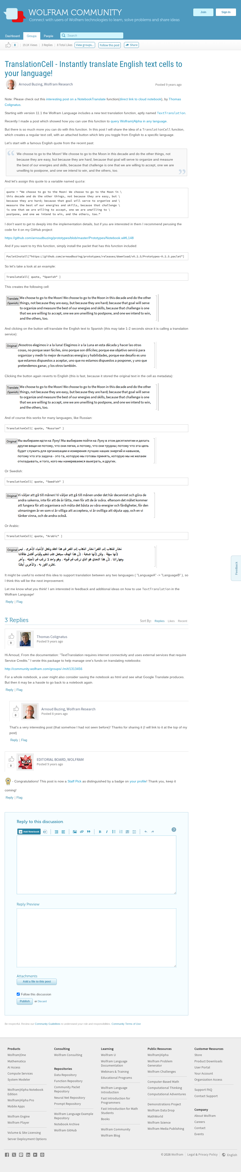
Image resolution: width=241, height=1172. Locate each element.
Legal (191, 1154)
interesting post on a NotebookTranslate (76, 99)
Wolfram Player (18, 1122)
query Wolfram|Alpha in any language (139, 121)
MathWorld (155, 1116)
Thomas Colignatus (52, 636)
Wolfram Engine (19, 1116)
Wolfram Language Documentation (114, 1063)
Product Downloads (208, 1061)
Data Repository (65, 1075)
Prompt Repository (67, 1104)
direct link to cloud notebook (140, 99)
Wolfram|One (17, 1055)
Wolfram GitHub (65, 1130)
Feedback (236, 568)
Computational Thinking (165, 1088)
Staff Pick (74, 781)
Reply (9, 601)
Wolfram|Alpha (158, 1055)
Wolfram (177, 1154)
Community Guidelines (47, 1023)
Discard (42, 1001)
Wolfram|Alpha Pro (21, 1100)
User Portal (202, 1067)
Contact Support (206, 1096)
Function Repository (68, 1081)
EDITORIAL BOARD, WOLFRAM (60, 759)
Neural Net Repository (69, 1097)
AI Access (14, 1067)
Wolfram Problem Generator (160, 1063)
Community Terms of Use (126, 1023)
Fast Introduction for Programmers (115, 1100)
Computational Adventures (167, 1094)
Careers (199, 1122)
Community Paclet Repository (67, 1089)
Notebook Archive (66, 1124)
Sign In (225, 12)
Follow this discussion (36, 994)
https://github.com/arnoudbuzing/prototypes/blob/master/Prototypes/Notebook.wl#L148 (69, 238)
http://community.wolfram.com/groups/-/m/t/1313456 (43, 669)
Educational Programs (116, 1077)
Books (105, 1119)
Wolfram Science (159, 1122)
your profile (138, 781)
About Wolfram (205, 1116)
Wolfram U (108, 1055)
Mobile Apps (16, 1106)
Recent (182, 621)
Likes (171, 621)
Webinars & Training (115, 1071)
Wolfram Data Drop (161, 1110)
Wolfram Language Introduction (114, 1090)
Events (199, 1134)
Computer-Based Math (163, 1081)
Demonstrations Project (164, 1104)
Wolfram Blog (110, 1135)
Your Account (203, 1073)
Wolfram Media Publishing (166, 1128)
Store (198, 1055)
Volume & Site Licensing (24, 1132)
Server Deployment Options (27, 1139)
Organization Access (208, 1079)
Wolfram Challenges (162, 1071)
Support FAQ (203, 1089)
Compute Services (20, 1073)
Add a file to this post (37, 981)
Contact (199, 1128)
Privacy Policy (208, 1154)
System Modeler (19, 1079)
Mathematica (17, 1061)
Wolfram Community (115, 1129)
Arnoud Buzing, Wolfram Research (46, 84)
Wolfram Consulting (68, 1055)
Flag (19, 601)
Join (203, 12)
